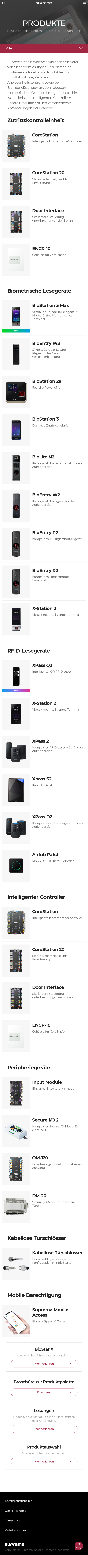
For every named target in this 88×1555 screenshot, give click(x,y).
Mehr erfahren (44, 1363)
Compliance (12, 1520)
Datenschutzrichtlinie (18, 1501)
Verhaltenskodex (15, 1530)
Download (44, 1392)
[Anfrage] (79, 1546)
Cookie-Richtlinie (15, 1510)
